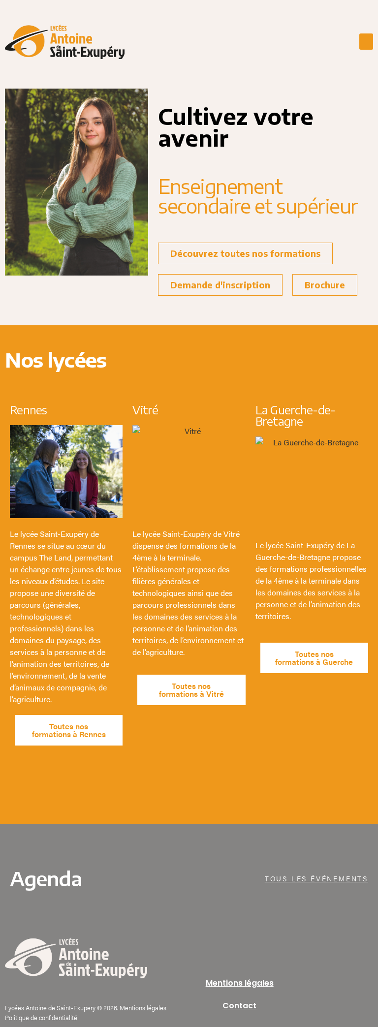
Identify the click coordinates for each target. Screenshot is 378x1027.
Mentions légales (240, 983)
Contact (239, 1005)
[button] (366, 41)
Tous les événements (316, 878)
